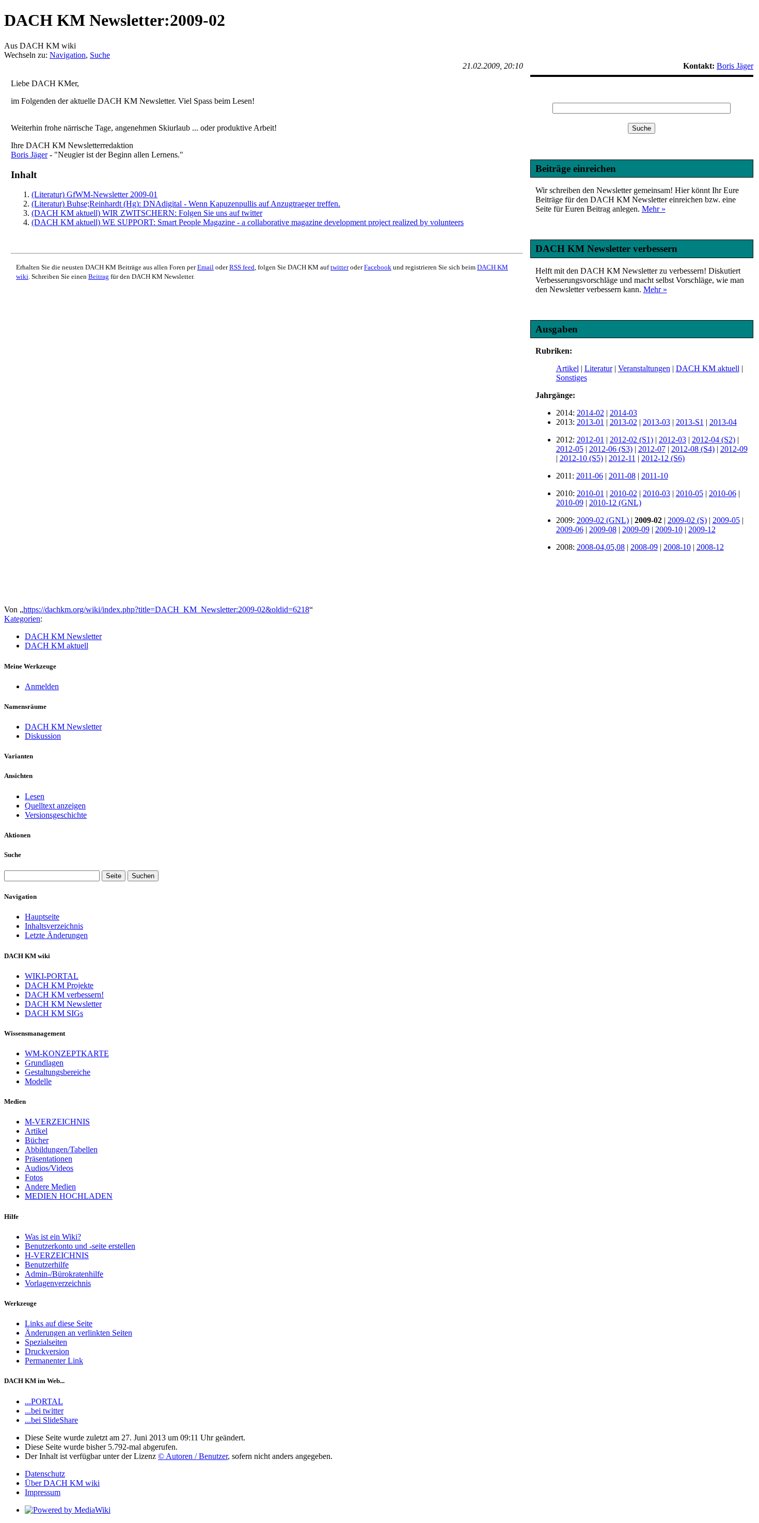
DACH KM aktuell (707, 368)
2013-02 (623, 422)
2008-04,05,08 (601, 547)
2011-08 (622, 475)
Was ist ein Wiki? (53, 1236)
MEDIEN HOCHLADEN (69, 1196)
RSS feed (242, 267)
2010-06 (722, 493)
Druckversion (47, 1351)
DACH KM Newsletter (63, 636)
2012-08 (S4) (693, 449)
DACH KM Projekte (59, 985)
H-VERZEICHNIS (57, 1255)
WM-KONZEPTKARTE (67, 1053)
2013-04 (723, 422)
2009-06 (569, 529)
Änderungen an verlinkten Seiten (78, 1332)
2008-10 (677, 547)
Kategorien (22, 618)
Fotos (34, 1177)
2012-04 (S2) (713, 439)
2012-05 (569, 449)
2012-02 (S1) (631, 439)
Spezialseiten (46, 1342)
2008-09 (644, 547)
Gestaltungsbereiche (57, 1072)
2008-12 (710, 547)
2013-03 (656, 422)
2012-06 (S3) (610, 449)
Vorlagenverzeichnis (58, 1283)
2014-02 (590, 412)
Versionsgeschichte (56, 815)
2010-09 (569, 502)
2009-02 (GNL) (603, 520)
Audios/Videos (49, 1168)
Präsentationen (48, 1158)
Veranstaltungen (644, 368)
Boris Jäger (29, 154)
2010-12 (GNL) (615, 502)
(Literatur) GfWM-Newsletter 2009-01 (94, 194)
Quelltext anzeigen (55, 805)
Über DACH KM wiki (62, 1483)
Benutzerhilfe (47, 1264)
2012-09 (734, 449)
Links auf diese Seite (58, 1323)
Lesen (34, 796)
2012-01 (590, 439)
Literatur (598, 368)
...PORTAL (44, 1401)
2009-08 (602, 529)
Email (205, 267)
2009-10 (669, 529)
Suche (100, 55)
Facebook (377, 267)
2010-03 (656, 493)
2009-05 (726, 520)
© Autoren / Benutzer (193, 1456)
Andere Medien (50, 1186)
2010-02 (623, 493)
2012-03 (672, 439)
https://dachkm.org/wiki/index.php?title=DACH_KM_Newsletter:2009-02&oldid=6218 (166, 609)
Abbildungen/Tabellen (61, 1149)
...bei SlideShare (51, 1420)
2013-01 (590, 422)
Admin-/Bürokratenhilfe (64, 1274)
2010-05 (689, 493)
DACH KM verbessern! (64, 994)
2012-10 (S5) (581, 458)
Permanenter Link (54, 1360)
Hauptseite (42, 916)
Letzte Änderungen (56, 935)
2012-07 (652, 449)
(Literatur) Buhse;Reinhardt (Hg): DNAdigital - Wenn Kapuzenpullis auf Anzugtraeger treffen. (185, 203)
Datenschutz (45, 1473)
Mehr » (654, 208)
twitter (339, 267)
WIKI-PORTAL (51, 976)
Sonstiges (571, 377)
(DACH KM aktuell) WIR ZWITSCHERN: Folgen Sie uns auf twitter (146, 213)
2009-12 (702, 529)
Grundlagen (44, 1062)
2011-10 (654, 475)
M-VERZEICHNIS (57, 1121)
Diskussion (43, 736)
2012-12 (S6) (663, 458)
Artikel (567, 368)
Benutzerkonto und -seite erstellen (80, 1246)
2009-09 (636, 529)
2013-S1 (690, 422)
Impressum (42, 1492)
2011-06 (589, 475)
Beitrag (98, 276)
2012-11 (622, 458)
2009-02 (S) (687, 520)
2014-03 (623, 412)
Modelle (38, 1081)
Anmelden (42, 686)
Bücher (37, 1140)
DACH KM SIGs (54, 1013)
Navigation (68, 55)
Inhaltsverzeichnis (54, 926)
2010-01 (590, 493)
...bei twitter (44, 1410)
